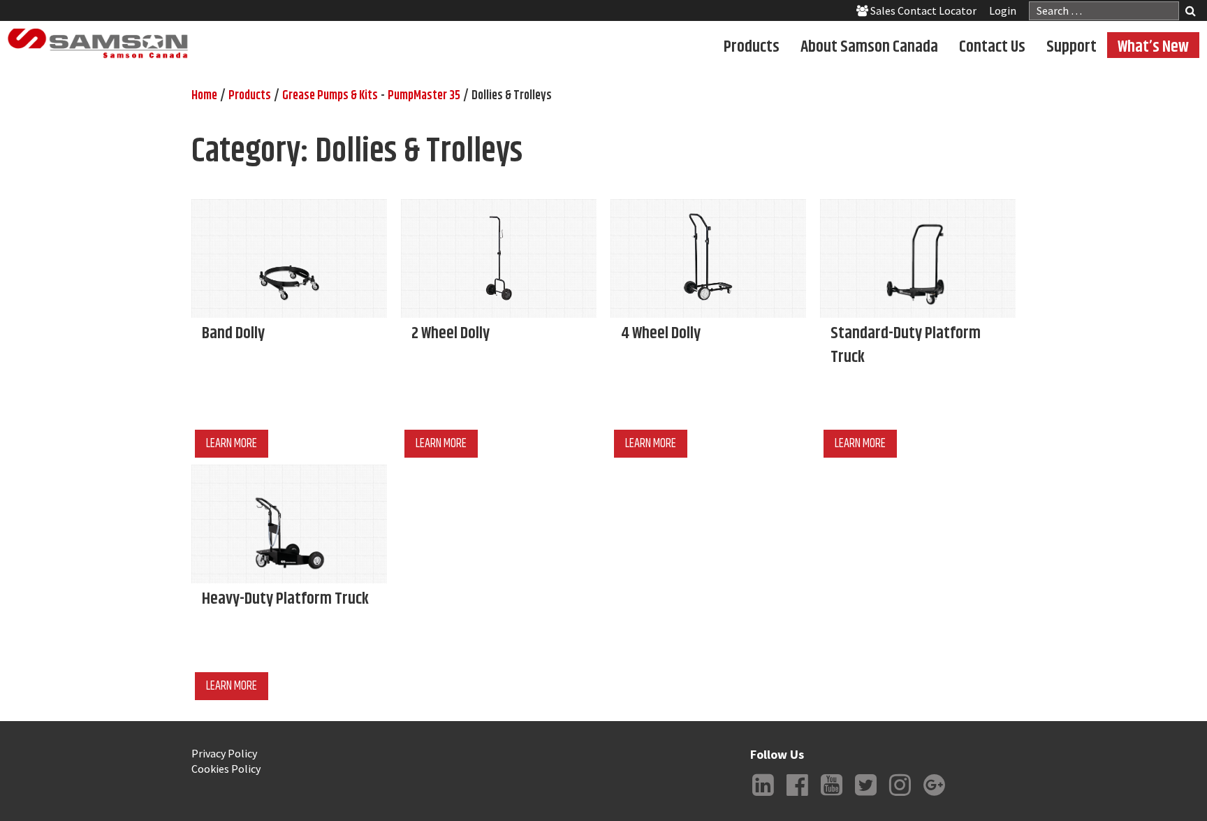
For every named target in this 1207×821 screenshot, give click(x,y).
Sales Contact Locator (922, 10)
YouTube (831, 796)
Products (752, 46)
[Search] (1190, 12)
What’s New (1153, 46)
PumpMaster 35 (424, 96)
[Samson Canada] (98, 43)
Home (204, 96)
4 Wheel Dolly (661, 333)
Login (1002, 10)
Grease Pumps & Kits (330, 96)
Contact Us (992, 46)
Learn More (231, 443)
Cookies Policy (226, 769)
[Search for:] (1104, 10)
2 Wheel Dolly (450, 333)
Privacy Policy (224, 753)
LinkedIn (762, 796)
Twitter (865, 796)
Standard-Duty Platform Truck (906, 345)
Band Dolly (233, 333)
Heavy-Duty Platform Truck (285, 598)
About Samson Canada (869, 46)
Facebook (797, 796)
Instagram (899, 796)
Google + (933, 796)
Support (1071, 46)
